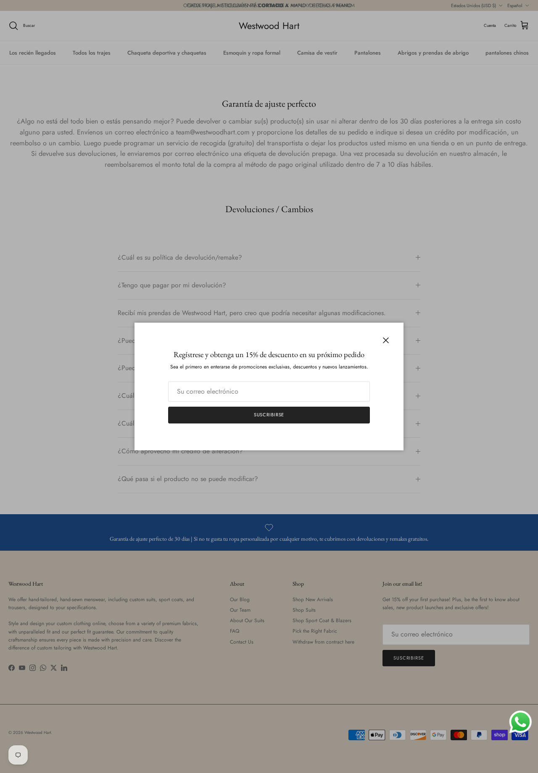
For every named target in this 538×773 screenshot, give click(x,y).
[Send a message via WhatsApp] (520, 722)
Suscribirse (269, 414)
